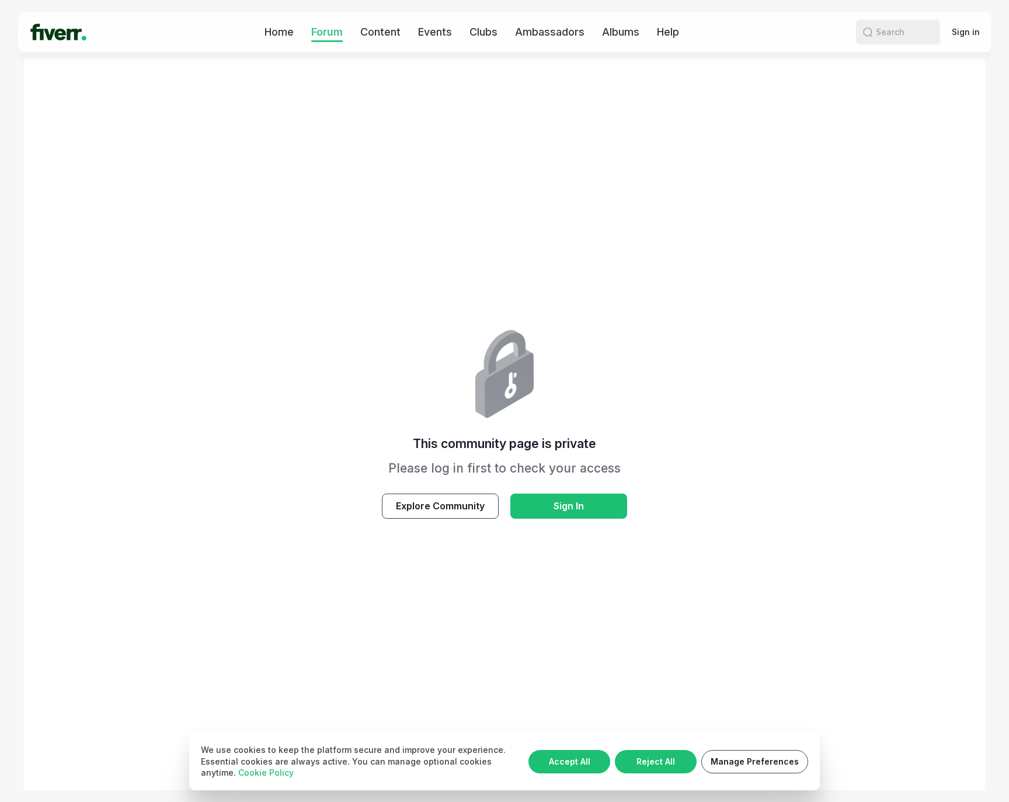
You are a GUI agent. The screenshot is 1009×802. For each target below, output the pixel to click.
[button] (867, 32)
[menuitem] (279, 31)
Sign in (966, 32)
